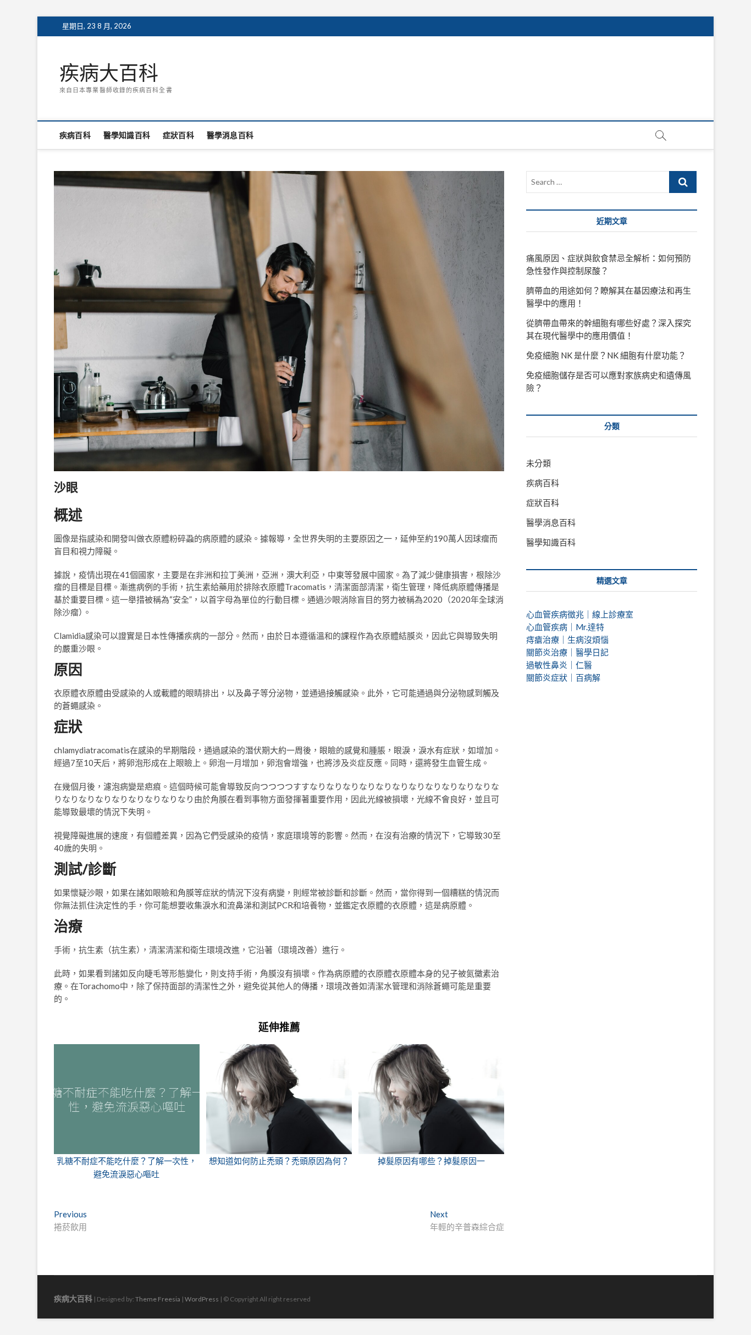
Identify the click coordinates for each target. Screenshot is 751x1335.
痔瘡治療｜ (546, 639)
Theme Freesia (157, 1299)
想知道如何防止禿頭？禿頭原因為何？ (279, 1161)
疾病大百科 (108, 73)
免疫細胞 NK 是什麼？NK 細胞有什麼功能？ (606, 355)
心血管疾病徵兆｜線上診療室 (579, 614)
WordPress (202, 1299)
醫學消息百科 (230, 135)
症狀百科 (178, 135)
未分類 (538, 463)
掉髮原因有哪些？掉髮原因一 (431, 1161)
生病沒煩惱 (588, 639)
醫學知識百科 (126, 135)
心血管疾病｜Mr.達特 (565, 627)
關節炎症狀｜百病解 (563, 677)
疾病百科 (75, 135)
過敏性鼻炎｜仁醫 (559, 665)
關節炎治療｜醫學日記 (567, 652)
